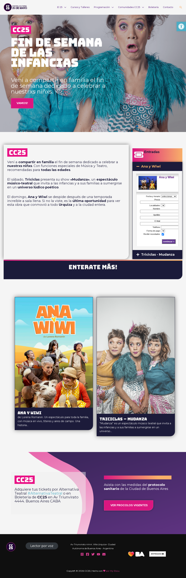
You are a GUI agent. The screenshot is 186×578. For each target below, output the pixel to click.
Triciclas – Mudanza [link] (123, 419)
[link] (181, 26)
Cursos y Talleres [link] (80, 7)
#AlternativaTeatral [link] (45, 493)
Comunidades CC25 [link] (129, 7)
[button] (157, 166)
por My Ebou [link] (113, 570)
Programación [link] (102, 7)
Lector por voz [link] (41, 546)
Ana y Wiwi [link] (151, 166)
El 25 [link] (59, 7)
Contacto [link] (168, 7)
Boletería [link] (153, 7)
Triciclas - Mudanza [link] (158, 255)
